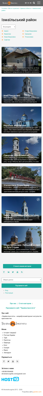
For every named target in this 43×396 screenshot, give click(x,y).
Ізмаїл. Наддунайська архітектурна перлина (21, 216)
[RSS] (17, 361)
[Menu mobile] (38, 3)
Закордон (7, 352)
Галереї (6, 348)
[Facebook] (4, 361)
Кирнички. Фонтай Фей (15, 125)
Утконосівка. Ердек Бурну (16, 185)
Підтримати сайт (21, 285)
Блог (5, 345)
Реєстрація (9, 293)
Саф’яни (8, 66)
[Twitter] (8, 361)
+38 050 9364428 (7, 371)
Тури (5, 338)
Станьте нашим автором (22, 266)
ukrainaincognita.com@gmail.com (14, 374)
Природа (7, 342)
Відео (6, 350)
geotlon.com (37, 392)
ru (28, 3)
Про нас (13, 303)
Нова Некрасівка (10, 37)
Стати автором (25, 303)
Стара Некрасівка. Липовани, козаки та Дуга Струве (22, 246)
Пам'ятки (7, 340)
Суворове (28, 34)
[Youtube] (13, 361)
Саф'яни (7, 40)
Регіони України (9, 335)
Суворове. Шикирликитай (16, 155)
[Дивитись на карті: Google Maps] (38, 199)
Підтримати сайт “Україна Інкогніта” (20, 308)
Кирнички (7, 34)
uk (26, 3)
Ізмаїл (6, 31)
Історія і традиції (10, 332)
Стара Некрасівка (31, 31)
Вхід (6, 290)
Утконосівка (29, 37)
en (30, 3)
